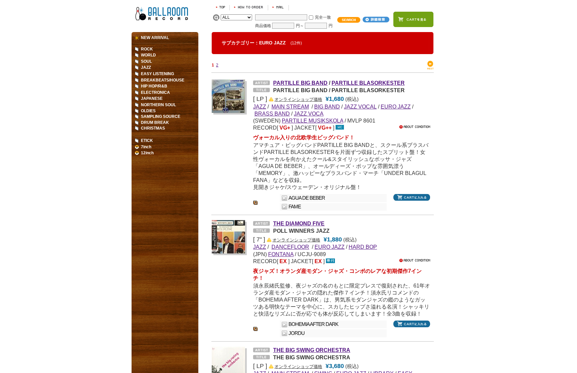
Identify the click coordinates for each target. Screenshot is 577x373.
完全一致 (323, 17)
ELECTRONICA (155, 92)
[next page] (430, 68)
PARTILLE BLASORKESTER (368, 83)
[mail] (278, 7)
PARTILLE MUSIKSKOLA (312, 121)
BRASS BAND (272, 114)
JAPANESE (152, 98)
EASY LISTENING (157, 73)
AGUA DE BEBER (306, 198)
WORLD (148, 55)
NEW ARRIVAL (155, 37)
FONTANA (281, 254)
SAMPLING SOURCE (160, 116)
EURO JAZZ (396, 107)
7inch (146, 147)
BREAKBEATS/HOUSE (162, 80)
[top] (220, 7)
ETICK (147, 140)
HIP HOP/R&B (154, 86)
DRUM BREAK (155, 122)
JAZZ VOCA (309, 114)
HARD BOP (363, 247)
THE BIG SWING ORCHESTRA (311, 350)
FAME (294, 206)
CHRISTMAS (153, 128)
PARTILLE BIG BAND (300, 83)
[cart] (413, 19)
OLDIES (148, 111)
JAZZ (146, 67)
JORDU (296, 333)
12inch (147, 153)
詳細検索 (376, 19)
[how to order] (249, 7)
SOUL (146, 61)
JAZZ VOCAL (360, 107)
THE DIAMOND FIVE (299, 223)
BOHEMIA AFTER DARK (313, 324)
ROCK (147, 49)
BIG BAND (327, 107)
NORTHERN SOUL (158, 105)
